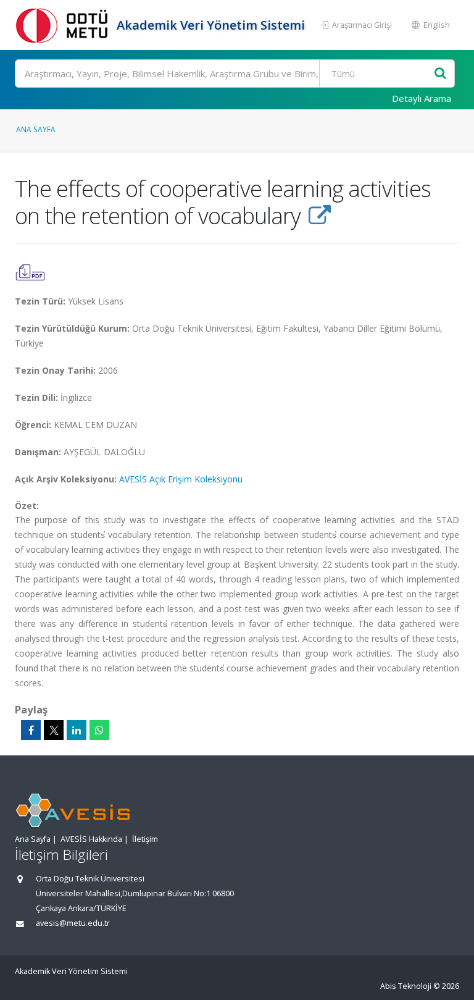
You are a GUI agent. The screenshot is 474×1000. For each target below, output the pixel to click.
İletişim (145, 839)
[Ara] (440, 74)
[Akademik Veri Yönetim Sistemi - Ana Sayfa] (64, 25)
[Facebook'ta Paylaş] (31, 730)
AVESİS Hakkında (91, 839)
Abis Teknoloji (405, 986)
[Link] (319, 215)
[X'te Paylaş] (54, 730)
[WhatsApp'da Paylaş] (99, 730)
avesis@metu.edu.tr (73, 923)
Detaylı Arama (421, 98)
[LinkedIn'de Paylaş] (76, 730)
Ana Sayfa (36, 129)
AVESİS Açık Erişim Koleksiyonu (181, 479)
